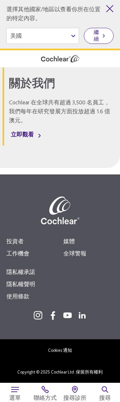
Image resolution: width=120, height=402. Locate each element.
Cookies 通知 (60, 350)
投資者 (15, 241)
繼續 (96, 35)
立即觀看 (22, 134)
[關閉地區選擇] (110, 8)
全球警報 (74, 253)
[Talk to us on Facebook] (53, 315)
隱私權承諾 (20, 272)
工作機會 (17, 253)
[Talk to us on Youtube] (67, 315)
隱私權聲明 (20, 284)
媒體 (69, 241)
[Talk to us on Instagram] (38, 315)
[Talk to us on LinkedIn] (82, 315)
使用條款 (17, 296)
